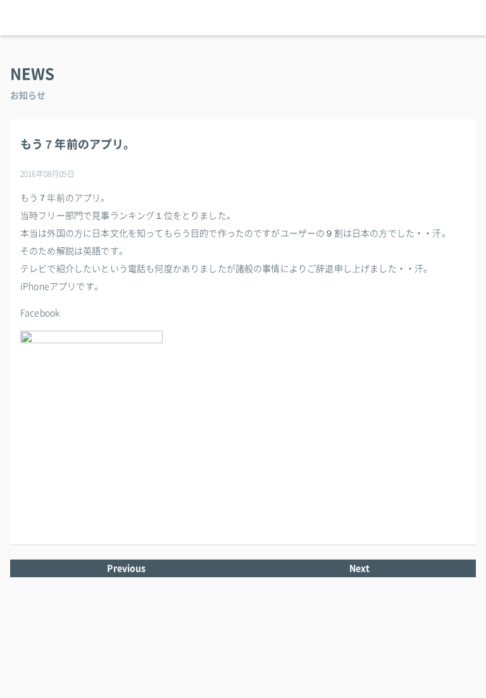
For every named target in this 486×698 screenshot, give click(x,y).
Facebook (39, 313)
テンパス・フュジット (243, 17)
